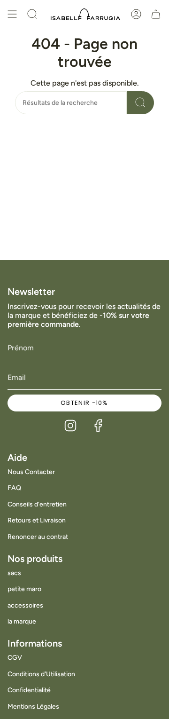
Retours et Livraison (37, 520)
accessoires (25, 605)
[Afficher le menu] (12, 14)
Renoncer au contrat (38, 537)
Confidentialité (29, 690)
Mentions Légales (33, 707)
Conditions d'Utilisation (41, 674)
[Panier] (156, 14)
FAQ (14, 488)
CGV (15, 658)
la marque (22, 621)
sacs (14, 573)
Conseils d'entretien (37, 504)
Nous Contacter (31, 472)
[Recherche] (140, 102)
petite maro (24, 589)
